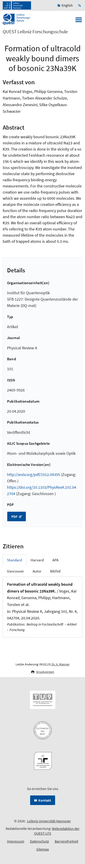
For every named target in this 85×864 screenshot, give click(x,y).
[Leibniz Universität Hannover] (17, 5)
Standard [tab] (14, 559)
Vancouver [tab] (15, 571)
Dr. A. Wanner (61, 664)
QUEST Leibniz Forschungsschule (35, 31)
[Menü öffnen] (78, 21)
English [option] (67, 5)
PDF (14, 516)
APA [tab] (55, 559)
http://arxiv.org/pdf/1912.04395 (33, 474)
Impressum (15, 841)
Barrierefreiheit (66, 841)
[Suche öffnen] (80, 5)
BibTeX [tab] (55, 571)
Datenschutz (39, 841)
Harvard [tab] (37, 559)
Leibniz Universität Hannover (49, 821)
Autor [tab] (37, 571)
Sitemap (42, 849)
